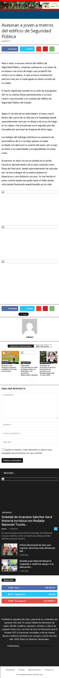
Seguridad (26, 363)
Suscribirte (49, 601)
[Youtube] (44, 652)
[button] (54, 14)
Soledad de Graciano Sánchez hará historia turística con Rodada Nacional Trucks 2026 (48, 370)
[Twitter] (22, 652)
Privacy (21, 670)
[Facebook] (15, 652)
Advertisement (34, 670)
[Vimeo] (30, 652)
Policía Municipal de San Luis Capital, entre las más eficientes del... (37, 547)
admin (29, 337)
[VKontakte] (37, 652)
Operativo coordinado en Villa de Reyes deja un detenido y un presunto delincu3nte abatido (29, 370)
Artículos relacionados (20, 346)
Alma (4, 529)
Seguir (51, 594)
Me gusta (50, 587)
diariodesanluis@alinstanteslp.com (36, 646)
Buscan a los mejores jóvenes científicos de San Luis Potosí (9, 368)
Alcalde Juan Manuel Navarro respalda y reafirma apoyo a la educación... (36, 563)
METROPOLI (45, 363)
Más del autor (42, 346)
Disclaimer (10, 670)
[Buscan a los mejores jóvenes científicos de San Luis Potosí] (10, 357)
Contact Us (48, 670)
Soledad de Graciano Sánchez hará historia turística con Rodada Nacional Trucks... (27, 521)
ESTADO (5, 363)
